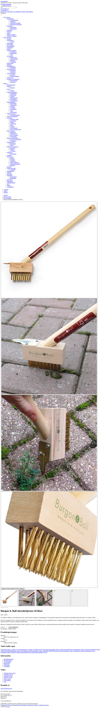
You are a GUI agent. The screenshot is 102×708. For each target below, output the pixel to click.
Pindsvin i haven (8, 677)
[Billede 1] (1, 607)
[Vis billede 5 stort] (13, 589)
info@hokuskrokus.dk (6, 688)
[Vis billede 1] (9, 598)
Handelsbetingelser (8, 659)
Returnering (7, 663)
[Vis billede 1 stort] (49, 250)
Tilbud (27, 11)
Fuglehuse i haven (8, 674)
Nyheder (23, 11)
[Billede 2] (3, 607)
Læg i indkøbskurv (13, 627)
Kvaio (8, 706)
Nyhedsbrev (7, 666)
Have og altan (14, 11)
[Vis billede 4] (61, 598)
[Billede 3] (4, 607)
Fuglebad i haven (8, 676)
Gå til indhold (4, 1)
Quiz (5, 681)
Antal (2, 627)
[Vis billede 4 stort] (49, 539)
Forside (2, 11)
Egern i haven (7, 679)
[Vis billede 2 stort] (49, 346)
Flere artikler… (7, 680)
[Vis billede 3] (44, 598)
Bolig (19, 11)
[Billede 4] (6, 607)
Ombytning (7, 665)
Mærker (31, 11)
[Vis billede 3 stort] (49, 443)
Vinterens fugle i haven (9, 673)
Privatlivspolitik (8, 660)
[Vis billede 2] (26, 598)
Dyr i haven (8, 11)
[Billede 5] (7, 607)
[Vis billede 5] (79, 598)
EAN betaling (7, 662)
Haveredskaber (7, 198)
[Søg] (16, 7)
